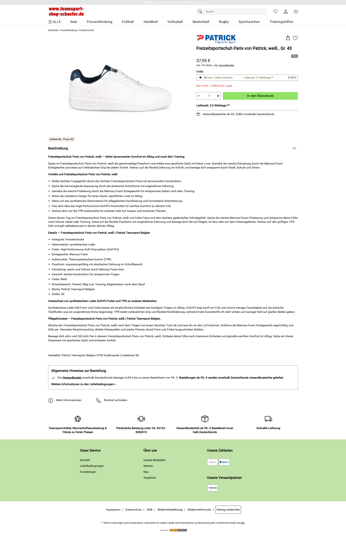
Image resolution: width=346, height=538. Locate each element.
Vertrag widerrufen (228, 509)
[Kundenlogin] (286, 11)
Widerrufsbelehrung (170, 509)
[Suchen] (201, 11)
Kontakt (85, 460)
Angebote (149, 477)
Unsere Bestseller (154, 460)
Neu (146, 472)
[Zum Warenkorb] (296, 11)
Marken (148, 466)
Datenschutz (134, 509)
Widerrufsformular (199, 509)
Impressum (113, 509)
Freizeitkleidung (68, 30)
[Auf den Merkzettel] (295, 38)
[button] (288, 38)
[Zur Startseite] (66, 11)
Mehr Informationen (69, 400)
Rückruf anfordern (115, 400)
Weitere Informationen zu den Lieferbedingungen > (83, 384)
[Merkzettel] (275, 11)
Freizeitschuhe (86, 30)
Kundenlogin (88, 472)
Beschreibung (58, 148)
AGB (149, 509)
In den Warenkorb (260, 96)
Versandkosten (226, 65)
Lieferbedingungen (92, 466)
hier (242, 522)
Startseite (53, 30)
